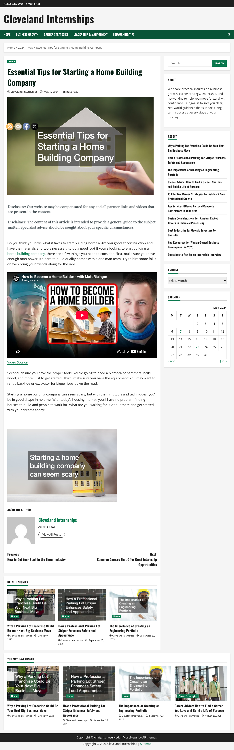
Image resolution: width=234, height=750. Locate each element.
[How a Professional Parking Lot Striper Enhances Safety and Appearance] (82, 605)
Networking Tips (124, 34)
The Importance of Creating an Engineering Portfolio (130, 628)
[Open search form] (229, 34)
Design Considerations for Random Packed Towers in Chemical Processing (193, 220)
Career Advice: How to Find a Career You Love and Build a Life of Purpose (195, 184)
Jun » (223, 361)
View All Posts (51, 535)
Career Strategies (56, 34)
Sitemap (146, 744)
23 (197, 347)
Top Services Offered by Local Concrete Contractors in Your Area (191, 208)
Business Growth (27, 34)
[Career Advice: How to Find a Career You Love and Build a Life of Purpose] (201, 683)
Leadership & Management (90, 34)
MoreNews (130, 737)
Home (7, 34)
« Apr (171, 361)
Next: (127, 559)
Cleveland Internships (49, 18)
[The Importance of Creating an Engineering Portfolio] (133, 605)
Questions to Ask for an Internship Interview (194, 254)
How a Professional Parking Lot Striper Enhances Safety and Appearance (79, 630)
